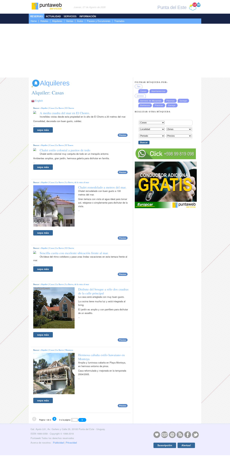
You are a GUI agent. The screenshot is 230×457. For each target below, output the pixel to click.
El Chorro (69, 108)
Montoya (69, 350)
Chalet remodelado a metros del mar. (102, 187)
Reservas (36, 16)
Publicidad (58, 442)
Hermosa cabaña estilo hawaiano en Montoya (101, 357)
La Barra (60, 108)
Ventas (69, 21)
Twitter (195, 434)
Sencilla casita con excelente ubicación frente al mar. (74, 253)
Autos (80, 21)
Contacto (172, 434)
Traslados (119, 21)
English (39, 100)
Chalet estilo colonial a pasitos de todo (65, 150)
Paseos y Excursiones (99, 21)
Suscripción (164, 445)
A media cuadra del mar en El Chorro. (65, 113)
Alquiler (44, 108)
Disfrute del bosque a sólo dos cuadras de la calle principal (103, 291)
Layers (164, 434)
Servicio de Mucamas (150, 100)
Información (87, 16)
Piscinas (170, 100)
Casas (51, 108)
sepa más (43, 130)
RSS (179, 434)
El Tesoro (69, 145)
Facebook (187, 434)
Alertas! (186, 445)
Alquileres (57, 21)
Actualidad (53, 16)
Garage (183, 100)
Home (34, 21)
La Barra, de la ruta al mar (77, 182)
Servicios (70, 16)
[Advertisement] (115, 50)
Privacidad (71, 442)
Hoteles (44, 21)
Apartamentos (158, 91)
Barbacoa (145, 105)
